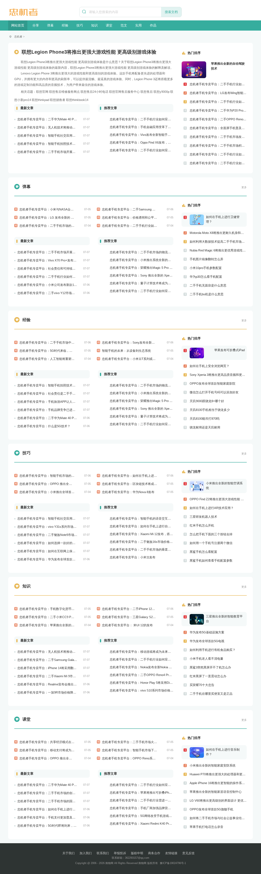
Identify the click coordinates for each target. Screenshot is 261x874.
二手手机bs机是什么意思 (206, 294)
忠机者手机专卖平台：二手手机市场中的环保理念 (53, 342)
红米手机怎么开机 (202, 525)
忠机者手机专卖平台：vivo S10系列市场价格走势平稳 (146, 690)
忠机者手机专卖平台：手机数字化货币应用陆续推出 (54, 609)
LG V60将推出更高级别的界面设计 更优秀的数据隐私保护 (218, 800)
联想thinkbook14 (77, 100)
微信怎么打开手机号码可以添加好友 (214, 392)
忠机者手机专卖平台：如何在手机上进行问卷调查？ (52, 809)
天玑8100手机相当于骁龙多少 (210, 410)
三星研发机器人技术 (203, 516)
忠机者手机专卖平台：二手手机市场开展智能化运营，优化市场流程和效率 (67, 152)
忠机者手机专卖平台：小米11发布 (132, 557)
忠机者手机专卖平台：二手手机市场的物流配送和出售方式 (149, 252)
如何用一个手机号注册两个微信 (211, 543)
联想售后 (146, 91)
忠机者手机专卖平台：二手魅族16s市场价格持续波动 (146, 541)
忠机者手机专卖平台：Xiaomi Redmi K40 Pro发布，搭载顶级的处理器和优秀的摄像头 (168, 823)
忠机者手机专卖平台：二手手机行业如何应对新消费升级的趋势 (152, 785)
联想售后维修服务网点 (64, 91)
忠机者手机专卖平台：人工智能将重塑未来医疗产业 (54, 359)
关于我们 (68, 853)
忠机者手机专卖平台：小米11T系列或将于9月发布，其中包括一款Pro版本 (152, 359)
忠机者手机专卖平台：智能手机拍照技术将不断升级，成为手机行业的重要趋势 (70, 143)
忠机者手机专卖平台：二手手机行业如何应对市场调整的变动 (143, 225)
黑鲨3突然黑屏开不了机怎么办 (210, 667)
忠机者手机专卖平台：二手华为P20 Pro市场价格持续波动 (218, 110)
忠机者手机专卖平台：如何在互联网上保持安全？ (51, 551)
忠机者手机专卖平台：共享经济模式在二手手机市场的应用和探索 (63, 742)
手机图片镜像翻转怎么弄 (206, 259)
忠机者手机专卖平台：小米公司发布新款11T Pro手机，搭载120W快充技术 (67, 285)
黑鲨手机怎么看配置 (203, 551)
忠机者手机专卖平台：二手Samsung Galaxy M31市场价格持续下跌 (147, 209)
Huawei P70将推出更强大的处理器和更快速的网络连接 (218, 774)
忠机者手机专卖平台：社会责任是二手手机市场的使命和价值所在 (61, 393)
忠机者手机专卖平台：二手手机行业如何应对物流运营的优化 (151, 150)
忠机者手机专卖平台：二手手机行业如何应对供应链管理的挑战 (218, 101)
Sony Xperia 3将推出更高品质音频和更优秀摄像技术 (218, 374)
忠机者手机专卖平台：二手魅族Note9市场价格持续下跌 (55, 535)
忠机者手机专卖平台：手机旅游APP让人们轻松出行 (52, 401)
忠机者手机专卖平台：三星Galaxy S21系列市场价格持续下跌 (143, 617)
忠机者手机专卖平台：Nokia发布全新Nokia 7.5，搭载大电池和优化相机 (158, 667)
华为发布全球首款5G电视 (207, 641)
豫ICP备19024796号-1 (173, 863)
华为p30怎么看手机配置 (206, 276)
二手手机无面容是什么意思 (208, 285)
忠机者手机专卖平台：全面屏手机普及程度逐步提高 (218, 128)
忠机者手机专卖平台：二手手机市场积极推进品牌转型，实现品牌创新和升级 (218, 145)
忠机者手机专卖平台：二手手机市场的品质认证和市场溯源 (59, 225)
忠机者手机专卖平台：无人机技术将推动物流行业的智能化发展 (60, 127)
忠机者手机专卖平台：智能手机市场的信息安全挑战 (54, 475)
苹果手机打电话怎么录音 (206, 827)
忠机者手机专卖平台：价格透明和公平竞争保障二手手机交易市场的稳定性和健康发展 (160, 217)
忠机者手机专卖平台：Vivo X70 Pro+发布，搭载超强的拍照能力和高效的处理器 (71, 260)
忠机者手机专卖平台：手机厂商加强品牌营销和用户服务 (148, 808)
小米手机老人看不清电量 (206, 658)
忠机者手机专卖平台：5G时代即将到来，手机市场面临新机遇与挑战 (63, 825)
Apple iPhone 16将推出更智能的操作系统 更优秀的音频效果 (218, 783)
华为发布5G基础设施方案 (207, 632)
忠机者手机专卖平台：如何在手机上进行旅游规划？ (137, 475)
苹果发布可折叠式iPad (229, 350)
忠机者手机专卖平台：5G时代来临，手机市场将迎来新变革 (59, 350)
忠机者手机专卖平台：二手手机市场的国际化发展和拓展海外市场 (61, 801)
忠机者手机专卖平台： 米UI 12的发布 (127, 625)
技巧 (79, 25)
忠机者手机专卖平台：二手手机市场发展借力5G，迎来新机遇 (218, 136)
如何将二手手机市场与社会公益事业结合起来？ (218, 818)
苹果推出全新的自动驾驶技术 (228, 66)
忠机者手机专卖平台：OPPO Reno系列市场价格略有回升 (141, 758)
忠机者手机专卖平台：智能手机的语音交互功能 (142, 518)
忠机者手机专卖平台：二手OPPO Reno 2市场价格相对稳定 (218, 119)
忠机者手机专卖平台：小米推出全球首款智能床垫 (53, 492)
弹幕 (50, 25)
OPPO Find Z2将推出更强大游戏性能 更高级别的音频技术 (218, 499)
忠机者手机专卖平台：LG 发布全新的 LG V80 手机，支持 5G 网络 (64, 217)
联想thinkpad (40, 100)
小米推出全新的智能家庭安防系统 (213, 765)
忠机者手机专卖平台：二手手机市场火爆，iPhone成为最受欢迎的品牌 (149, 742)
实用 (138, 25)
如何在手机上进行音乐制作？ (223, 752)
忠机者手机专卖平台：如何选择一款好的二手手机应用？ (55, 543)
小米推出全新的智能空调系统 (224, 485)
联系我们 (103, 853)
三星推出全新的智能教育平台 (224, 619)
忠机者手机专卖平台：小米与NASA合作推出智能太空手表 (58, 209)
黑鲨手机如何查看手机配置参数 (211, 560)
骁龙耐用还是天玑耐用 (205, 427)
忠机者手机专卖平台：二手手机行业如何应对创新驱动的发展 (218, 163)
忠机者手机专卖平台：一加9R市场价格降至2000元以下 (54, 692)
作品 (153, 25)
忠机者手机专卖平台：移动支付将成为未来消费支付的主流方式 (62, 750)
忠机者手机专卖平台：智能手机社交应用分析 (48, 135)
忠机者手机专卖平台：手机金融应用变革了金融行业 (145, 127)
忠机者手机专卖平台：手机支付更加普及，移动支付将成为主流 (60, 817)
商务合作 (154, 853)
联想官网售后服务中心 (124, 91)
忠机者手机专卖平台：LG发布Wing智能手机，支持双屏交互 (218, 93)
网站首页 (17, 25)
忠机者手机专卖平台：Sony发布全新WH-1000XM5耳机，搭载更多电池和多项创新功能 (161, 342)
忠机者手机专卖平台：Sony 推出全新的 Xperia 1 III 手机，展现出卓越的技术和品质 (166, 275)
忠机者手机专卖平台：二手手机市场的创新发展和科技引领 (57, 793)
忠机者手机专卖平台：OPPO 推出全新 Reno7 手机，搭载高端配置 (64, 758)
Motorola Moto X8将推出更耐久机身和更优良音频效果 (218, 233)
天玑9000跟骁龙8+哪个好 (207, 401)
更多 (244, 187)
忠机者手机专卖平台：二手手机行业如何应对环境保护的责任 (58, 276)
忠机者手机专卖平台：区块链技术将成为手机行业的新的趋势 (143, 484)
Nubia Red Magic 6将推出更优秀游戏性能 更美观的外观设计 (218, 250)
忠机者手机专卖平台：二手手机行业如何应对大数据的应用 (149, 659)
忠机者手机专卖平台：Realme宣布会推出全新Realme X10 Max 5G (62, 684)
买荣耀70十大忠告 (202, 685)
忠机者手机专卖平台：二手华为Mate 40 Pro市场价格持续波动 (59, 119)
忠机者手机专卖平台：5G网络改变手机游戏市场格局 (145, 816)
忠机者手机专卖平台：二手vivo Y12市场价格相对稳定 (53, 293)
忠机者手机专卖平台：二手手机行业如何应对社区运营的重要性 (218, 154)
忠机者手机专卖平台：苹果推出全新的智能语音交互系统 (57, 625)
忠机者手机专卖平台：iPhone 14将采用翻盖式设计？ (53, 668)
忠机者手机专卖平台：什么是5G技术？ (43, 426)
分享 (35, 25)
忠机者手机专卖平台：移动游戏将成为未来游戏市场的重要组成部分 (155, 651)
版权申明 (137, 853)
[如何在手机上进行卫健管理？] (198, 220)
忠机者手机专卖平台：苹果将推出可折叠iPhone (142, 792)
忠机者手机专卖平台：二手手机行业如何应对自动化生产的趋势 (152, 119)
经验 (65, 25)
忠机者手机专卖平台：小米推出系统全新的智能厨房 (145, 260)
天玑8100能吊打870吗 (204, 418)
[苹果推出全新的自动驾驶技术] (193, 69)
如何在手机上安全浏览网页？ (209, 366)
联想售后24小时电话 (94, 91)
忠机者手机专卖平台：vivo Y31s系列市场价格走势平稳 (54, 526)
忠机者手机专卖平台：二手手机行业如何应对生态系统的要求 (151, 291)
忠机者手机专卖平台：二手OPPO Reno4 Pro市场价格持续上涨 (152, 675)
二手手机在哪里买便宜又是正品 (211, 693)
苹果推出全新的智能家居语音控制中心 (216, 791)
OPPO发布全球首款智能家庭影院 (212, 383)
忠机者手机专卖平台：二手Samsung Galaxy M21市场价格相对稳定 (62, 660)
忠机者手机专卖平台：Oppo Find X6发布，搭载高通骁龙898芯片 (153, 142)
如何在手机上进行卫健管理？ (223, 219)
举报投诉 (120, 853)
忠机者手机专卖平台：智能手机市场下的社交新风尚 (137, 750)
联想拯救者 (57, 100)
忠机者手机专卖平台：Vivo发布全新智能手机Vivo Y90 (146, 134)
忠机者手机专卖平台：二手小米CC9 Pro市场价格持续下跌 (58, 617)
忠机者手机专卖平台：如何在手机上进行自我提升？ (145, 526)
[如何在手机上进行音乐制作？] (198, 752)
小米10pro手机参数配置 (206, 268)
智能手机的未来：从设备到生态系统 (126, 350)
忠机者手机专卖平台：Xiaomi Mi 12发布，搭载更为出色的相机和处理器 (158, 534)
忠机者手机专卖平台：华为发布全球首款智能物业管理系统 (57, 559)
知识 (94, 25)
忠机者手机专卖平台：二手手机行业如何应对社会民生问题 (218, 84)
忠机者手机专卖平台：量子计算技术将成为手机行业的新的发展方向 (155, 283)
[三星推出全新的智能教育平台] (198, 619)
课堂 (109, 25)
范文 (124, 25)
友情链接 (171, 853)
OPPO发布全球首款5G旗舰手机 (211, 809)
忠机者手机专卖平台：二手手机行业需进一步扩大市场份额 (149, 800)
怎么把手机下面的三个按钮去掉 (211, 534)
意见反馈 (188, 853)
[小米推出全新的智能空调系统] (198, 486)
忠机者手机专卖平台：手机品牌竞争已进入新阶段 (51, 410)
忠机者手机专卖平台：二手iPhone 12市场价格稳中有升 (139, 609)
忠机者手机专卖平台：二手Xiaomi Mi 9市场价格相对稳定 (55, 676)
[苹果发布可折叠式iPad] (198, 353)
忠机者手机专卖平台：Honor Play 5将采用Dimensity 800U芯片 (152, 682)
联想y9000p (161, 91)
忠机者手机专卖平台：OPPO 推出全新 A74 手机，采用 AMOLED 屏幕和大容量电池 (76, 484)
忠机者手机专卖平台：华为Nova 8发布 (128, 492)
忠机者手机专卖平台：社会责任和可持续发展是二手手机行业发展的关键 (66, 268)
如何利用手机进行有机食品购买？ (213, 650)
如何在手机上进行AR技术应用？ (212, 508)
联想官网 (42, 91)
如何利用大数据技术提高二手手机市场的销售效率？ (218, 241)
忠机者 (18, 36)
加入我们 (86, 853)
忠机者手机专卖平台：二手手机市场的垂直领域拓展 (145, 549)
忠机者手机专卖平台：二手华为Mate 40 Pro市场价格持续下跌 (59, 418)
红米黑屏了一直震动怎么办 (208, 676)
